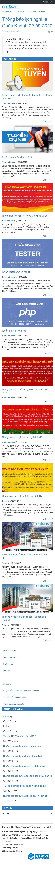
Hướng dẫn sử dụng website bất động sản (24, 765)
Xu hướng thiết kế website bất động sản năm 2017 (24, 556)
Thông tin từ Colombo (36, 11)
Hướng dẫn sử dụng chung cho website (23, 755)
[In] (49, 31)
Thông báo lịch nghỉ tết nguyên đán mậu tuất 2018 (25, 391)
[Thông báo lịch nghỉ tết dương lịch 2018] (27, 419)
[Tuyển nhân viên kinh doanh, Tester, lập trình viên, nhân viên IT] (27, 76)
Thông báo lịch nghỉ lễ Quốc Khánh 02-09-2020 (27, 22)
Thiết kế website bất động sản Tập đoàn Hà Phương (24, 618)
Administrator (9, 103)
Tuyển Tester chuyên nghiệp (16, 271)
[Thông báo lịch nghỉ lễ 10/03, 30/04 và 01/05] (27, 197)
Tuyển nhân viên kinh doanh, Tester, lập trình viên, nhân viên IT (27, 96)
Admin (6, 501)
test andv (8, 726)
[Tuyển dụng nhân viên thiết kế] (27, 138)
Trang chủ (8, 11)
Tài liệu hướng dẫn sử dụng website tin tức (24, 785)
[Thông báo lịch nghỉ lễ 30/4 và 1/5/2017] (27, 477)
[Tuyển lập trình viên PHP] (27, 312)
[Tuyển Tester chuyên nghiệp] (27, 253)
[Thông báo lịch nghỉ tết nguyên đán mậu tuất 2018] (27, 371)
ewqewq (7, 716)
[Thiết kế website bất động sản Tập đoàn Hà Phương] (27, 598)
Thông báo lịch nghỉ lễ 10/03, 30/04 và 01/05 (24, 215)
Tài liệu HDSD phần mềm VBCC (19, 736)
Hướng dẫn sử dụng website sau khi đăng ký (26, 795)
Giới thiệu (20, 11)
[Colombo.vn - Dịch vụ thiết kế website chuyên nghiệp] (11, 7)
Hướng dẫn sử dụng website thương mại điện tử (27, 775)
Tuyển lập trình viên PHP (14, 330)
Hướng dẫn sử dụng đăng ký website (22, 745)
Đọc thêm (49, 121)
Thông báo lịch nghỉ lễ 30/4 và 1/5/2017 (22, 496)
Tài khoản (49, 2)
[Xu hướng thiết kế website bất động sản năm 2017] (27, 536)
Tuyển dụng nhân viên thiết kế (17, 157)
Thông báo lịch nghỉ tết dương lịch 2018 (22, 437)
